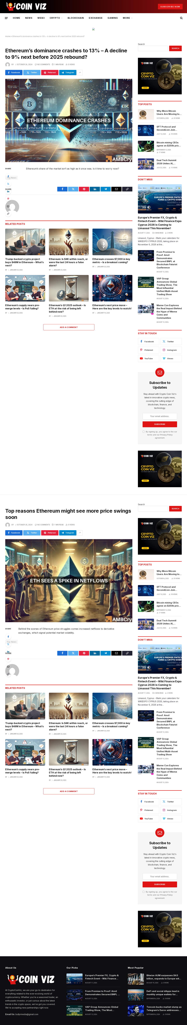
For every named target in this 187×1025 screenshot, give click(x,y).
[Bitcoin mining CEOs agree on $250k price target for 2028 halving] (146, 146)
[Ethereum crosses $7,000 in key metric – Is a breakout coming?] (112, 242)
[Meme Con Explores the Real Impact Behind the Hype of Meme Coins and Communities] (146, 309)
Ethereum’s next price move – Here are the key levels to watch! (111, 307)
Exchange (95, 18)
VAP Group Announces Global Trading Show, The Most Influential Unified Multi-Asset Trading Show (167, 286)
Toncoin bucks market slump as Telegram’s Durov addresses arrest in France (164, 1009)
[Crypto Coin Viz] (26, 6)
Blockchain (76, 18)
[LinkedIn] (8, 191)
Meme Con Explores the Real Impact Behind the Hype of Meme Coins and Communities (169, 311)
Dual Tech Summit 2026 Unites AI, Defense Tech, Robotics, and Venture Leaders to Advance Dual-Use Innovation (169, 162)
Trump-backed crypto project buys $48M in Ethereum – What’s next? (24, 262)
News (28, 18)
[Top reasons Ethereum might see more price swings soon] (68, 580)
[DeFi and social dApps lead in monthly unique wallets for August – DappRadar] (136, 994)
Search (141, 44)
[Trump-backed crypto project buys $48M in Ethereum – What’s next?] (25, 242)
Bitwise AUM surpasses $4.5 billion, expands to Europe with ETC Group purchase (163, 977)
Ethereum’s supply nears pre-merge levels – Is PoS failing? (22, 307)
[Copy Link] (8, 214)
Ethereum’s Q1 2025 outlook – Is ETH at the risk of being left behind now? (67, 308)
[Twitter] (8, 184)
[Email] (8, 206)
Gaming (113, 18)
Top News (11, 178)
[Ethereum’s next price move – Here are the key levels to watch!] (112, 288)
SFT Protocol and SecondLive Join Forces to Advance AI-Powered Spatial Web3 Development (169, 128)
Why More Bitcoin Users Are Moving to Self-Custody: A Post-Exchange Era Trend (169, 113)
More (126, 18)
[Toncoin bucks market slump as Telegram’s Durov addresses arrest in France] (136, 1010)
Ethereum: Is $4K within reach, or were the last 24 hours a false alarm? (68, 262)
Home (16, 18)
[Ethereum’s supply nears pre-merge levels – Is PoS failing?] (25, 288)
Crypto (55, 18)
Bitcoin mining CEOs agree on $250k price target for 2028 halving (169, 144)
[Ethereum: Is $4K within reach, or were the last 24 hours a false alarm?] (69, 242)
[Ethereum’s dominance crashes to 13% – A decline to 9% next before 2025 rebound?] (68, 120)
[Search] (181, 18)
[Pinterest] (8, 199)
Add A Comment (69, 327)
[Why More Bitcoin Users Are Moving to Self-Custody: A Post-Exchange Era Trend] (146, 114)
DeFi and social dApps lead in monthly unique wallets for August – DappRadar (163, 993)
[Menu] (6, 18)
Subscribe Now (170, 6)
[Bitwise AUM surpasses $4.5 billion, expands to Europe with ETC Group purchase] (136, 979)
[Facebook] (8, 176)
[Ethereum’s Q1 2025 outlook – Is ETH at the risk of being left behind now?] (69, 288)
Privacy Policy (166, 435)
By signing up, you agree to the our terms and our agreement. (161, 435)
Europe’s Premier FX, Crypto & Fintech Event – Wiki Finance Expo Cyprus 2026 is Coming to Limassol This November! (159, 223)
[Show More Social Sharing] (80, 72)
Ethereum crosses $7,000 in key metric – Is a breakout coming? (111, 261)
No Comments (43, 64)
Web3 (41, 18)
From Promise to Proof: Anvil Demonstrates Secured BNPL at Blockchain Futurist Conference (167, 260)
